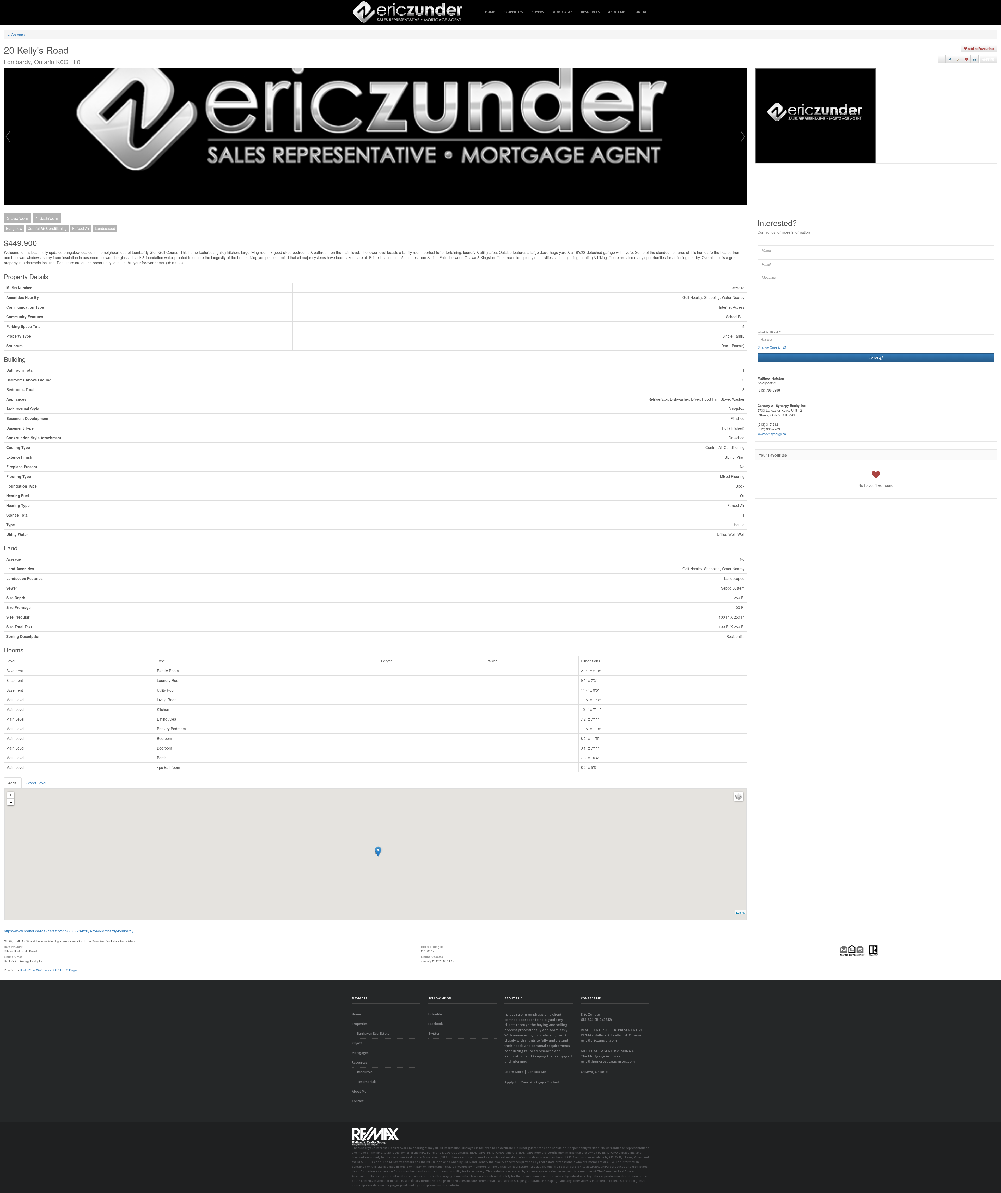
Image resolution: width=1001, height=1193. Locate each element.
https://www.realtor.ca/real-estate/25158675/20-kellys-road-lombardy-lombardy (68, 930)
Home (490, 12)
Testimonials (366, 1082)
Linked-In (435, 1014)
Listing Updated (432, 956)
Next (743, 136)
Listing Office (13, 956)
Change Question (770, 347)
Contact (641, 12)
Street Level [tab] (36, 783)
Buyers (538, 12)
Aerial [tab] (12, 783)
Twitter (434, 1033)
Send (874, 358)
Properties (513, 12)
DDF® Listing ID (432, 947)
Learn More (514, 1071)
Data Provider (13, 947)
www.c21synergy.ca (772, 433)
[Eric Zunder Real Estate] (407, 12)
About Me (616, 12)
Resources (590, 12)
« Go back (16, 34)
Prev (8, 136)
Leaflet (740, 912)
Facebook (435, 1024)
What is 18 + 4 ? (769, 332)
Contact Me (536, 1071)
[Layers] (738, 796)
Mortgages (562, 12)
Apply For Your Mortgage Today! (531, 1082)
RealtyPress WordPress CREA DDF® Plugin (48, 970)
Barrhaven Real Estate (373, 1033)
